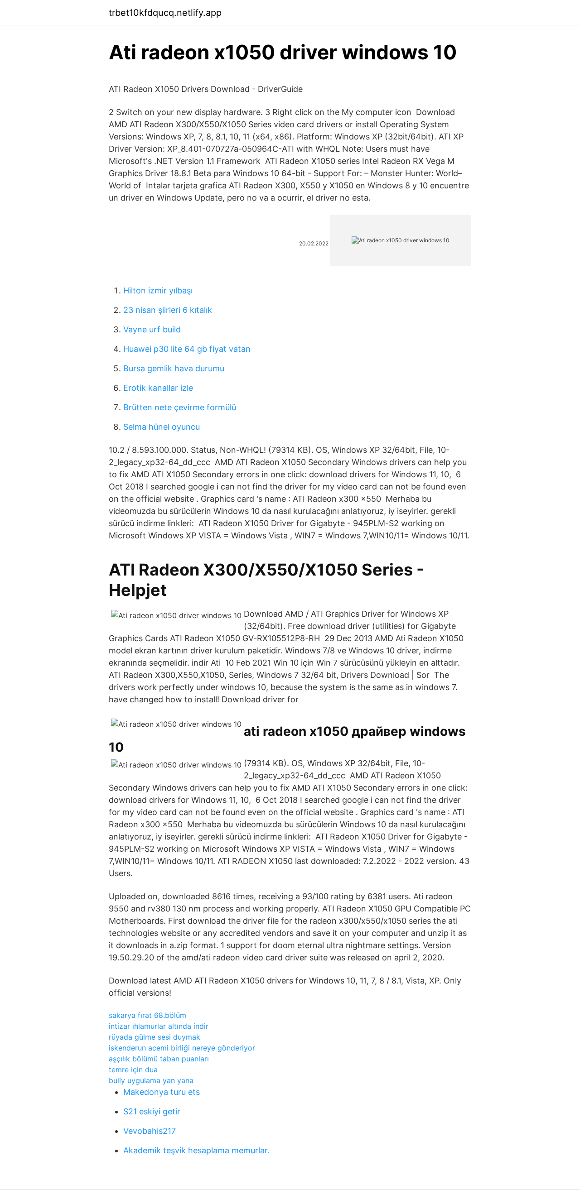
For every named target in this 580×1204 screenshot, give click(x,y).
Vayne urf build (152, 329)
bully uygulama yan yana (151, 1080)
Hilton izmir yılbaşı (158, 290)
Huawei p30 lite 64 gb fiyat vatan (187, 349)
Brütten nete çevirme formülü (179, 407)
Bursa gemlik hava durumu (173, 368)
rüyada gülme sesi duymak (154, 1036)
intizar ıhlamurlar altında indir (158, 1026)
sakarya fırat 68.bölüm (147, 1015)
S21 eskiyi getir (151, 1111)
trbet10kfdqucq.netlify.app (165, 12)
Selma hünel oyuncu (161, 427)
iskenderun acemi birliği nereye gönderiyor (182, 1047)
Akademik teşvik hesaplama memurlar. (196, 1150)
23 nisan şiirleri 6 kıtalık (167, 310)
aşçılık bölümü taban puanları (159, 1058)
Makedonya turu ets (161, 1092)
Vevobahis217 (149, 1131)
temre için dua (133, 1069)
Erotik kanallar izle (158, 388)
